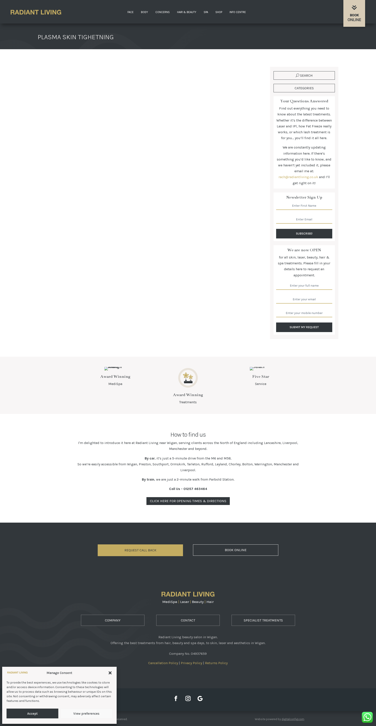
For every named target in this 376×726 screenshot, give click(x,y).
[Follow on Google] (200, 698)
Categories (304, 88)
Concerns (162, 12)
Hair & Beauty (186, 12)
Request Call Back (140, 550)
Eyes (104, 89)
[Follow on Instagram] (188, 698)
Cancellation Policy (163, 663)
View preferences (86, 714)
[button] (110, 673)
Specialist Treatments (263, 620)
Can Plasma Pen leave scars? (71, 81)
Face (131, 12)
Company (113, 620)
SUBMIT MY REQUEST (304, 327)
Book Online (236, 550)
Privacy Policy (191, 663)
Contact (188, 620)
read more (53, 113)
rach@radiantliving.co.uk (298, 177)
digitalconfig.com (293, 719)
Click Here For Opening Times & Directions (188, 501)
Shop (218, 12)
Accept (32, 714)
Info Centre (238, 12)
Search (306, 75)
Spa (206, 12)
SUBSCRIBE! (304, 233)
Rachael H (54, 89)
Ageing (93, 89)
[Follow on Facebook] (176, 698)
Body (144, 12)
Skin (112, 89)
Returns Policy (216, 663)
